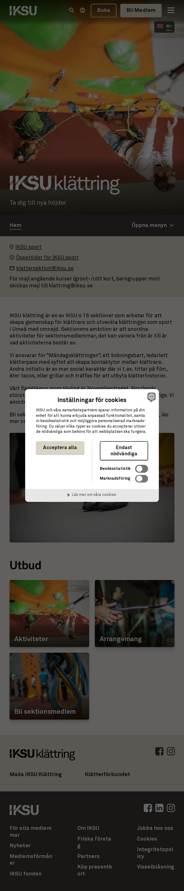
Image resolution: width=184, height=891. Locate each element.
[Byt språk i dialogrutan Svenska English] (151, 397)
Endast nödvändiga (123, 450)
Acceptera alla (60, 447)
